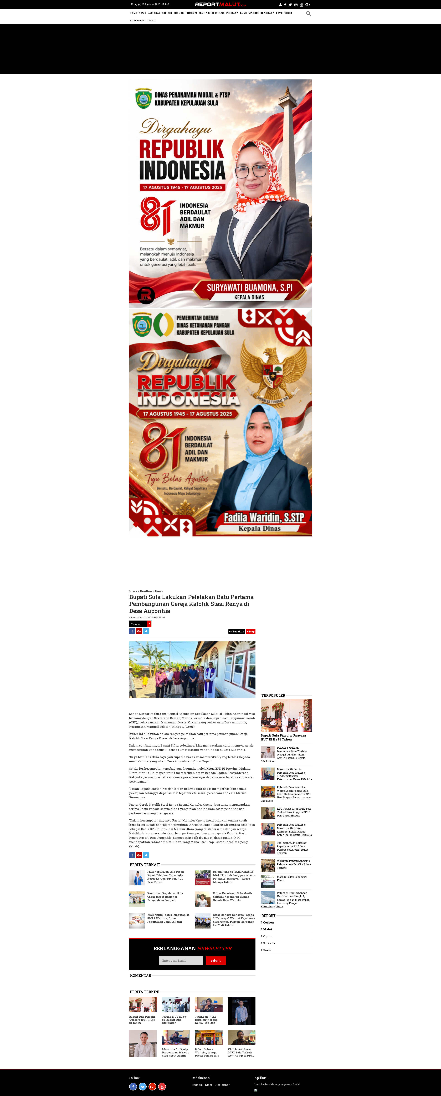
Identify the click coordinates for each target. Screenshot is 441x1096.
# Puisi (266, 950)
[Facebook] (132, 631)
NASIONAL (153, 13)
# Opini (266, 936)
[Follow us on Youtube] (162, 1086)
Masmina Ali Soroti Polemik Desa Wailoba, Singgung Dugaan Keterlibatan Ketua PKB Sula (294, 774)
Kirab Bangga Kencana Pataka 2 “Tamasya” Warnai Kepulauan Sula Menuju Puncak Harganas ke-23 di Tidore (234, 920)
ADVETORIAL (138, 20)
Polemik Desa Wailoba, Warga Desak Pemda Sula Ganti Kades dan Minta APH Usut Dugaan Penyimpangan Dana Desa (286, 794)
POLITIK (167, 13)
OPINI (151, 20)
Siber (208, 1085)
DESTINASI (218, 13)
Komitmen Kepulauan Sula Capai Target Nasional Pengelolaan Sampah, (165, 896)
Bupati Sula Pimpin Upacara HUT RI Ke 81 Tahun (142, 1019)
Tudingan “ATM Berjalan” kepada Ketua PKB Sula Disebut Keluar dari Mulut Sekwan (208, 1023)
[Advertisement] (220, 50)
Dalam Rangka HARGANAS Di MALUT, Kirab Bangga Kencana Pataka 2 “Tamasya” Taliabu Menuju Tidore (234, 877)
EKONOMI (180, 13)
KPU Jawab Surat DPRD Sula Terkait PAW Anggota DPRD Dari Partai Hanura (241, 1054)
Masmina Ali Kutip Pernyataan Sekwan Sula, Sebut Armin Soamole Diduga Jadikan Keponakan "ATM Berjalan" (176, 1057)
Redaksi (197, 1085)
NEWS (142, 13)
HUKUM (192, 13)
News (159, 591)
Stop (251, 631)
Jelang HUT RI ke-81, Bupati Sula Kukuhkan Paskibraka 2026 (174, 1021)
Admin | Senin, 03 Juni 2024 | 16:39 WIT (147, 617)
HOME (133, 13)
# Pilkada (268, 943)
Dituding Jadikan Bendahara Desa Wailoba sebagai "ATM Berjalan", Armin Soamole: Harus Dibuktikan (284, 754)
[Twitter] (146, 631)
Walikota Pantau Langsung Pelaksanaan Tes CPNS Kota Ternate (294, 864)
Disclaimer (222, 1085)
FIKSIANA (232, 13)
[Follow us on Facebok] (133, 1086)
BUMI (243, 13)
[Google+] (139, 631)
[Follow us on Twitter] (143, 1086)
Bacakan (238, 631)
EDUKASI (204, 13)
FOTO (279, 13)
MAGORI (253, 13)
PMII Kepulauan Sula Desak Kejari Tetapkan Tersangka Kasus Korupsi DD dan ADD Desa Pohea (165, 877)
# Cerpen (267, 922)
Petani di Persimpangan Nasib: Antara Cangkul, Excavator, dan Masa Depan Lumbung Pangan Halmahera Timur (285, 899)
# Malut (266, 929)
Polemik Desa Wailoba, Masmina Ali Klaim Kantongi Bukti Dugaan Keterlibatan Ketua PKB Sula (294, 829)
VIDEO (288, 13)
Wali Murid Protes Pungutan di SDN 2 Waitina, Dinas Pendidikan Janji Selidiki (168, 918)
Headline (146, 591)
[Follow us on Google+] (152, 1086)
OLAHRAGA (267, 13)
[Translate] (149, 624)
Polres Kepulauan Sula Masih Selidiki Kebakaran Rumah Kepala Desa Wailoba (232, 896)
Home (133, 591)
